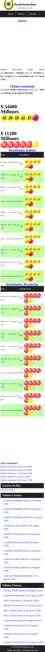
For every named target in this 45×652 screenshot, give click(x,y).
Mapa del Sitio (14, 650)
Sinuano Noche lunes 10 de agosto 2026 (23, 590)
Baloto (21, 14)
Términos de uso (30, 650)
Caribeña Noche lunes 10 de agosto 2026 (23, 595)
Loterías (32, 14)
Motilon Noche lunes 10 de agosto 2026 (23, 605)
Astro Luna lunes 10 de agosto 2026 (21, 600)
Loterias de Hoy (8, 490)
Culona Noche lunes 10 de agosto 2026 (23, 620)
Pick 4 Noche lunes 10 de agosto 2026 (22, 615)
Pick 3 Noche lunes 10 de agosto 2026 (22, 610)
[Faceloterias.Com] (22, 9)
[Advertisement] (22, 45)
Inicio (10, 14)
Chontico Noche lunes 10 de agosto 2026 (24, 642)
